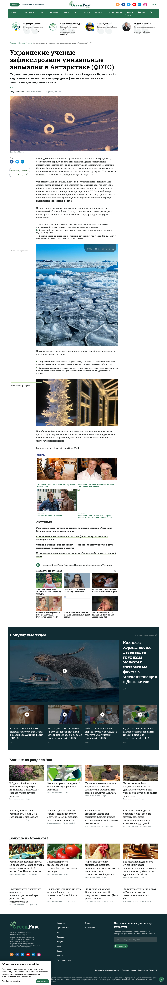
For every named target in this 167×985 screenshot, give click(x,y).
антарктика (14, 170)
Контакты (90, 927)
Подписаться (120, 946)
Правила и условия (129, 970)
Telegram (107, 565)
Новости (15, 12)
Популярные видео (28, 634)
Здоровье (53, 12)
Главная (13, 43)
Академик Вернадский (18, 175)
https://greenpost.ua (131, 978)
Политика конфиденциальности (107, 970)
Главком (40, 174)
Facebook (68, 565)
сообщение (68, 174)
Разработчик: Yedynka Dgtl (147, 970)
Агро (76, 12)
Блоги (87, 12)
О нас (87, 923)
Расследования (114, 12)
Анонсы (98, 12)
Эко (42, 12)
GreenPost (73, 448)
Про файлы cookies (11, 981)
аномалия (25, 170)
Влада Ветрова (17, 91)
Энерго (66, 12)
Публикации (30, 12)
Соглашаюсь (42, 981)
